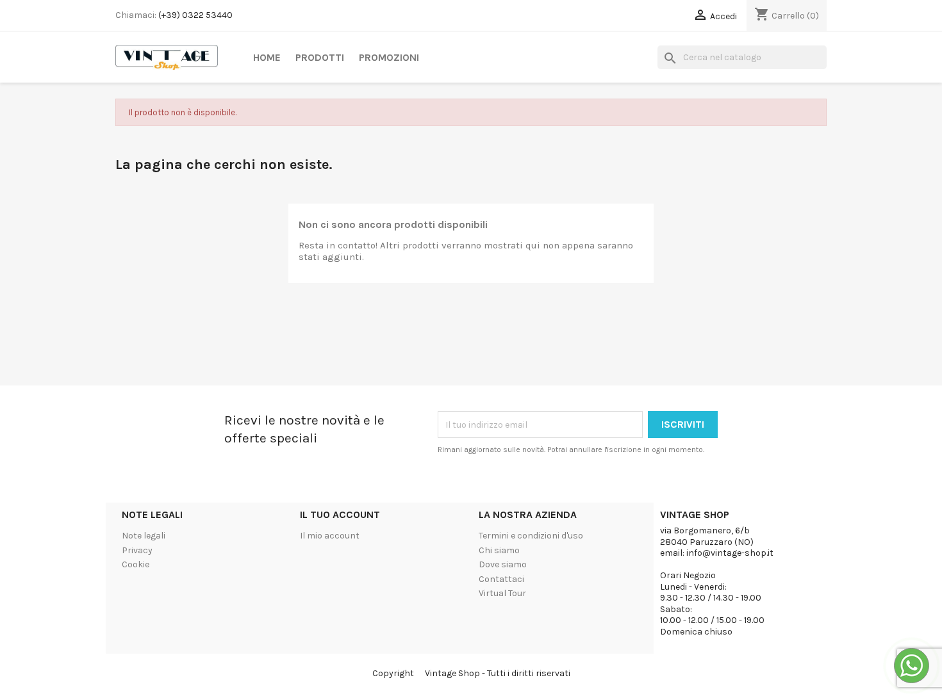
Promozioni (389, 57)
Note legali (143, 535)
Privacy (137, 550)
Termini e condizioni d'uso (531, 535)
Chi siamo (499, 550)
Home (267, 57)
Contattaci (501, 579)
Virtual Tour (502, 593)
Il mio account (329, 535)
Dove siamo (503, 564)
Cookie (135, 564)
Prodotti (319, 57)
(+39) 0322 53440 (195, 15)
